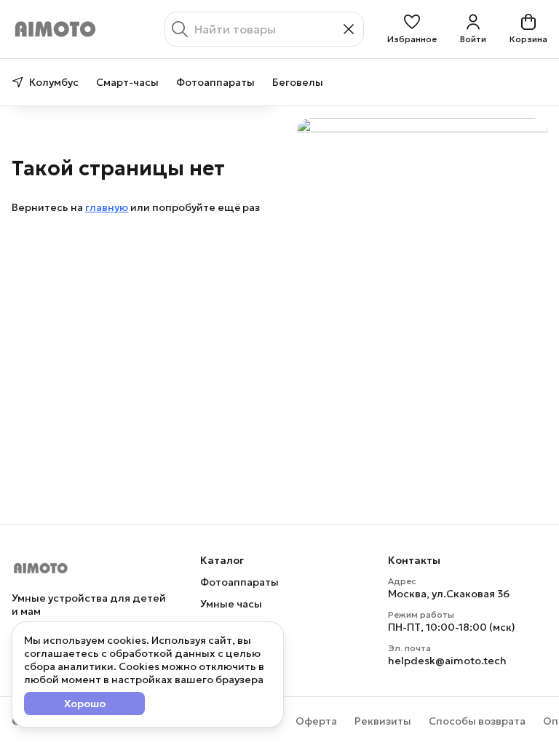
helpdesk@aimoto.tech (447, 660)
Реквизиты (382, 721)
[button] (412, 29)
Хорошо (85, 703)
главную (106, 207)
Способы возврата (477, 721)
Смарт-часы (127, 82)
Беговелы (297, 82)
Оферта (316, 721)
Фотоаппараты (215, 82)
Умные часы (231, 603)
